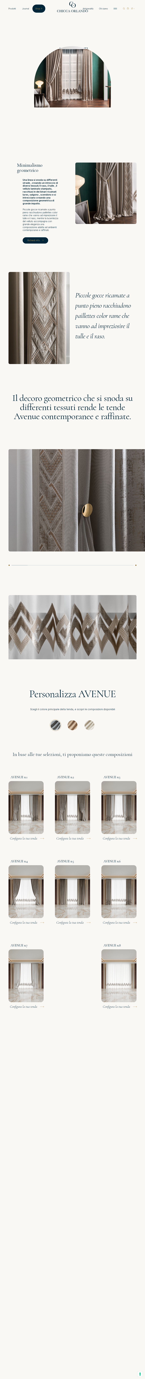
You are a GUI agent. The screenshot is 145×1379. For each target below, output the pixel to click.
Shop (38, 8)
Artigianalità (88, 8)
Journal (25, 8)
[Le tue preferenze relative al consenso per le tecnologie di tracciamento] (140, 1374)
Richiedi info (33, 240)
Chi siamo (103, 8)
